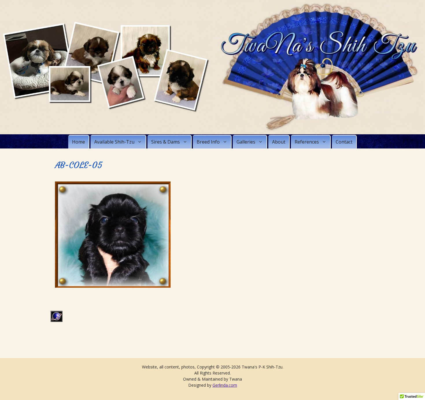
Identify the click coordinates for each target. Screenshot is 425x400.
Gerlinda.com (224, 385)
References (307, 142)
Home (78, 142)
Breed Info (208, 142)
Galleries (245, 142)
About (278, 142)
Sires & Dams (165, 142)
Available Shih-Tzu (114, 142)
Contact (344, 142)
